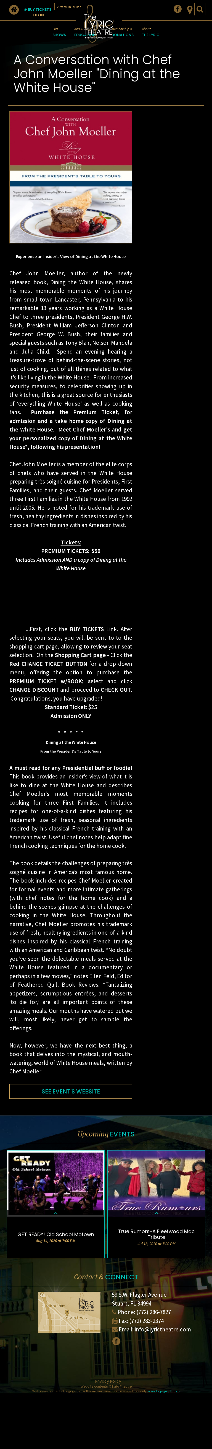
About (151, 32)
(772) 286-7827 (153, 1312)
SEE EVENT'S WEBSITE (71, 1091)
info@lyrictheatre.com (163, 1329)
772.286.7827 (69, 7)
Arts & (85, 32)
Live (59, 32)
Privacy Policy (108, 1381)
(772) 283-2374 (146, 1321)
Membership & (123, 32)
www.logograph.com (164, 1391)
